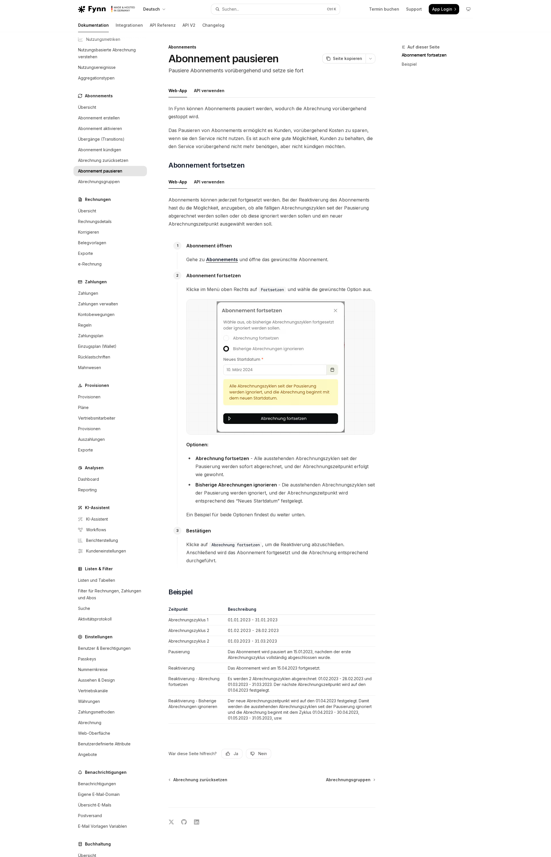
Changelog (213, 25)
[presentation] (114, 444)
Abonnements (222, 259)
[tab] (177, 90)
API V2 (189, 25)
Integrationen (129, 25)
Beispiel (409, 64)
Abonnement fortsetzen (424, 55)
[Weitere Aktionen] (370, 58)
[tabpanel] (271, 127)
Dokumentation (93, 25)
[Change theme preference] (468, 9)
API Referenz (163, 25)
